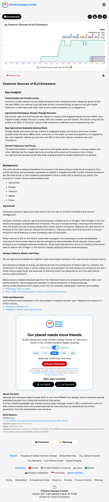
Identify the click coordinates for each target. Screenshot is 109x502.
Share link (15, 75)
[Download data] (100, 17)
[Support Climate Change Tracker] (71, 67)
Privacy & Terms (83, 480)
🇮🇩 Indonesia (58, 472)
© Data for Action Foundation (54, 496)
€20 (73, 353)
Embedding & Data (39, 480)
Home (9, 480)
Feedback (43, 442)
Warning (67, 442)
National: (20, 467)
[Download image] (95, 17)
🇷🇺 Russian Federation (36, 472)
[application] (54, 48)
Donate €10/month (54, 363)
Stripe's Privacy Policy (54, 375)
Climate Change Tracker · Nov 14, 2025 (54, 67)
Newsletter (21, 480)
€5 (45, 353)
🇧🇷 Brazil (89, 467)
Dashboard (13, 16)
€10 (54, 353)
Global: (14, 455)
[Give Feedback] (103, 75)
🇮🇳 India (77, 467)
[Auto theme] (105, 17)
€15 (63, 353)
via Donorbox (68, 384)
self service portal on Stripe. (43, 373)
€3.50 (36, 353)
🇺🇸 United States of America (55, 467)
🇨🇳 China (33, 467)
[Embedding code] (90, 17)
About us (56, 480)
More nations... (75, 472)
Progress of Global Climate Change (38, 455)
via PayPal (45, 384)
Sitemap (98, 480)
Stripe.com (69, 368)
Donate (68, 480)
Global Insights (73, 460)
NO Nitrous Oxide (53, 460)
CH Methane (34, 460)
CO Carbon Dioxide (89, 455)
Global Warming (68, 455)
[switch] (55, 348)
